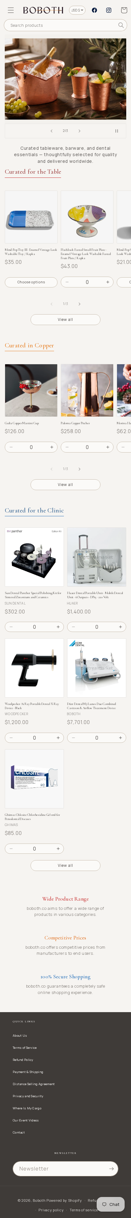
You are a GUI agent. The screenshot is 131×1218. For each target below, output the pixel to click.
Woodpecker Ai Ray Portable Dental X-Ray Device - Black (32, 706)
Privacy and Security (28, 1096)
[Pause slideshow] (119, 131)
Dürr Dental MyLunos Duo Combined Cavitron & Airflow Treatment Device (91, 706)
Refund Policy (23, 1060)
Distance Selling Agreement (34, 1084)
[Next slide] (79, 131)
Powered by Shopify (64, 1200)
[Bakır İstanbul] (65, 79)
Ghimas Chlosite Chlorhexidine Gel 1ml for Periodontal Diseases (32, 817)
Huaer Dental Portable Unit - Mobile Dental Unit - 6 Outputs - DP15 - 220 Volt (95, 595)
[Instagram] (109, 10)
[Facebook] (94, 10)
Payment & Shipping (28, 1072)
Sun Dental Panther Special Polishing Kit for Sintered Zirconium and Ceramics (33, 595)
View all (65, 319)
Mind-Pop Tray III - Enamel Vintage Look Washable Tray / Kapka (31, 252)
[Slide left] (52, 304)
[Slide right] (79, 304)
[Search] (121, 25)
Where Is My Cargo (27, 1108)
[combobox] (65, 25)
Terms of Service (25, 1048)
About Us (20, 1035)
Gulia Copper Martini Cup (22, 423)
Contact (19, 1132)
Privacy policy (51, 1209)
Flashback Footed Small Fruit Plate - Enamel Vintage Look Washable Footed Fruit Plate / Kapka (86, 254)
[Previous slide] (52, 131)
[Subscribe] (111, 1168)
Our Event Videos (26, 1120)
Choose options (31, 282)
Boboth (39, 1200)
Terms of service (84, 1209)
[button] (11, 10)
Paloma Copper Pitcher (75, 423)
